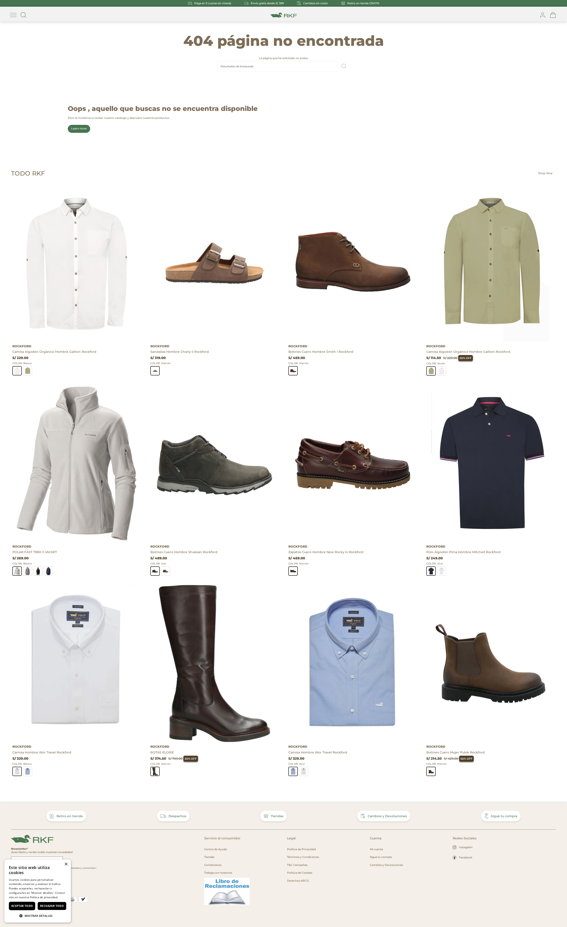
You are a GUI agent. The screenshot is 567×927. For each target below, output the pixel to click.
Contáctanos (212, 865)
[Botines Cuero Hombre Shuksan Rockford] (214, 463)
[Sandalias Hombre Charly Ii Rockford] (214, 263)
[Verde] (27, 370)
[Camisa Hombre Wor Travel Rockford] (76, 663)
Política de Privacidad (301, 849)
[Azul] (48, 571)
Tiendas (277, 816)
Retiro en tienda (69, 816)
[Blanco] (17, 370)
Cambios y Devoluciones (387, 816)
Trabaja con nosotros (218, 872)
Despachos (177, 816)
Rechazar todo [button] (52, 906)
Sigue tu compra (504, 816)
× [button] (66, 864)
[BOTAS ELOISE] (214, 663)
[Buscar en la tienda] (23, 15)
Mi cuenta (376, 849)
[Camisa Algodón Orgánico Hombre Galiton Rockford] (76, 263)
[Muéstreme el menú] (13, 15)
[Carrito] (553, 15)
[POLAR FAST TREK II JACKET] (76, 463)
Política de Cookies (299, 872)
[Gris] (27, 571)
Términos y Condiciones (303, 857)
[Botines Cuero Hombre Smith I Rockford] (352, 263)
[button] (37, 915)
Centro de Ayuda (215, 849)
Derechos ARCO (298, 880)
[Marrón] (155, 370)
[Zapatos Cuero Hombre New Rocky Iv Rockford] (352, 463)
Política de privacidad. (44, 897)
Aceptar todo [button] (22, 906)
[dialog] (37, 891)
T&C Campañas (297, 865)
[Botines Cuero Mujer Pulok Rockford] (490, 663)
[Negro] (38, 571)
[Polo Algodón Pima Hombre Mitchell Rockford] (490, 463)
